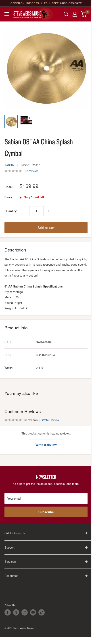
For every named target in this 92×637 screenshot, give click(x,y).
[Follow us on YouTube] (33, 612)
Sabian (9, 165)
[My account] (75, 14)
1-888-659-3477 (71, 3)
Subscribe (46, 512)
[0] (84, 14)
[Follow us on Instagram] (24, 612)
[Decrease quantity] (24, 211)
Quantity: (10, 211)
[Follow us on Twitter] (16, 612)
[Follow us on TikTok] (41, 612)
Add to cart (46, 227)
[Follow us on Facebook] (7, 612)
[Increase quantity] (48, 211)
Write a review (46, 444)
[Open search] (66, 14)
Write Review (50, 420)
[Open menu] (6, 14)
